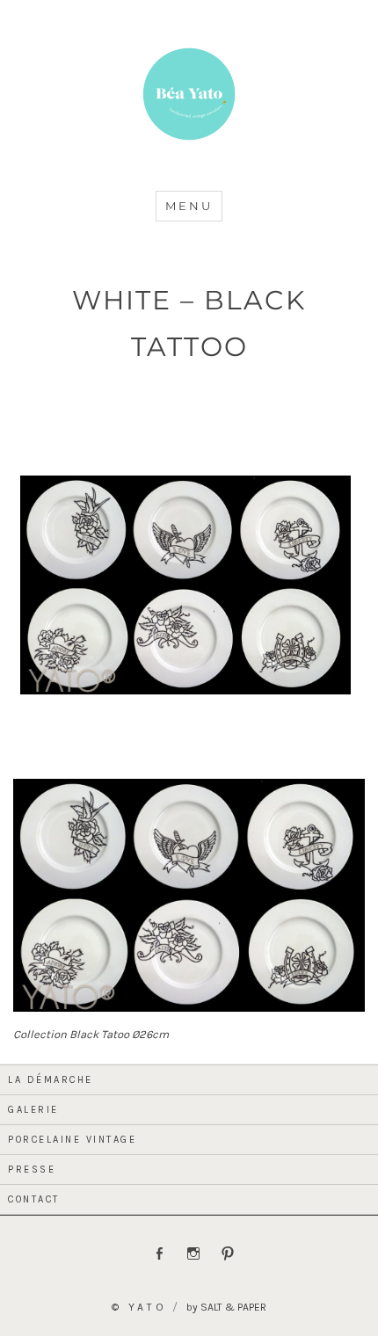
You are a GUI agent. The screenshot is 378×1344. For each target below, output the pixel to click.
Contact (34, 1199)
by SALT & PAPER (226, 1307)
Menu (189, 206)
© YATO (139, 1307)
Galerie (33, 1109)
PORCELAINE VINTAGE (72, 1139)
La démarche (50, 1080)
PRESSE (31, 1169)
